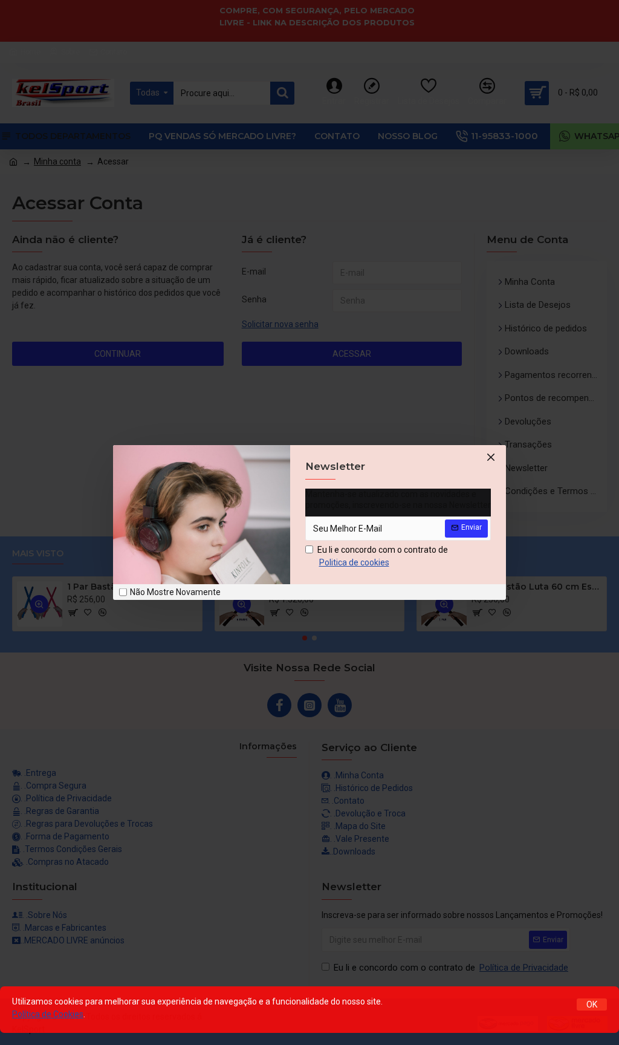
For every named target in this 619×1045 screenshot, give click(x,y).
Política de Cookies (47, 1014)
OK (591, 1004)
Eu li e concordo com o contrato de (382, 556)
